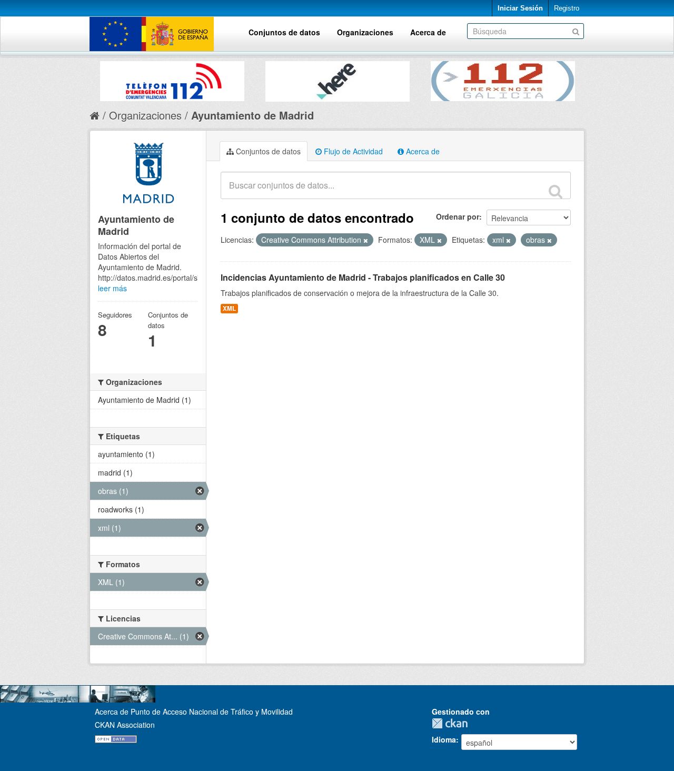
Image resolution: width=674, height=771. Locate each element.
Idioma (444, 739)
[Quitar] (365, 240)
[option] (172, 78)
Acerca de (428, 32)
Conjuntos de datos (284, 32)
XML (229, 308)
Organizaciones (365, 32)
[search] (555, 191)
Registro (566, 8)
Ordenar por (457, 216)
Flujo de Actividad (352, 151)
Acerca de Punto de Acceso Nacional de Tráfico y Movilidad (194, 711)
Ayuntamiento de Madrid (252, 115)
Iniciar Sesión (520, 8)
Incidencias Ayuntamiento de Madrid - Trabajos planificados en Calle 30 (363, 277)
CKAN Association (125, 724)
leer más (112, 288)
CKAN (452, 723)
